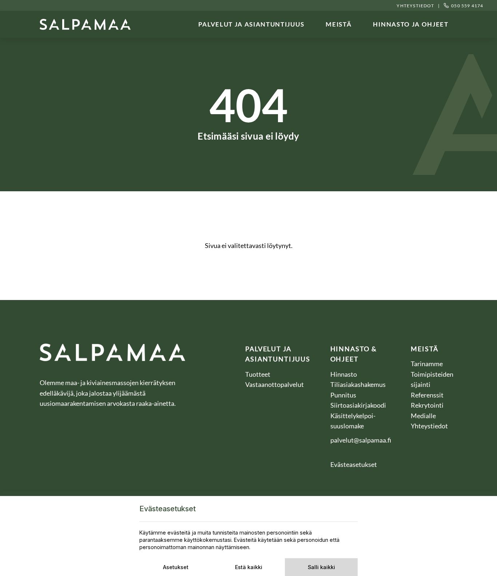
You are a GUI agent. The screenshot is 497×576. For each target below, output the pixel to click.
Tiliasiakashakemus (358, 384)
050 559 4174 (467, 5)
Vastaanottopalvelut (274, 384)
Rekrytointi (428, 405)
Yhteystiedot (415, 5)
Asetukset (175, 567)
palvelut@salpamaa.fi (360, 440)
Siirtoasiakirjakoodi (358, 405)
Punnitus (343, 395)
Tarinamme (427, 364)
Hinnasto (344, 374)
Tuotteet (257, 374)
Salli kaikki (321, 567)
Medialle (424, 416)
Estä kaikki (248, 567)
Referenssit (428, 395)
